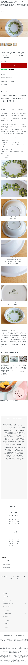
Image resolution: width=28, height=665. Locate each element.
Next (26, 27)
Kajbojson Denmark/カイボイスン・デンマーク (8, 648)
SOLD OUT (14, 65)
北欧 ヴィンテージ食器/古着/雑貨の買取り (14, 641)
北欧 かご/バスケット (9, 640)
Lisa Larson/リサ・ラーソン (21, 647)
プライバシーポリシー (7, 606)
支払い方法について (7, 600)
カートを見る (5, 623)
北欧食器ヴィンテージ (20, 637)
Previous (1, 27)
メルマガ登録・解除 (7, 613)
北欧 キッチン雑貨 (11, 637)
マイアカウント (6, 620)
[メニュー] (26, 2)
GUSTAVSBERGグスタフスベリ (16, 645)
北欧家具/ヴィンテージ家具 (19, 640)
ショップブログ (6, 610)
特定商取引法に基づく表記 (6, 77)
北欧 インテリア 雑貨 (4, 637)
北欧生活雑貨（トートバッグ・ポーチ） (14, 639)
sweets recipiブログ (16, 652)
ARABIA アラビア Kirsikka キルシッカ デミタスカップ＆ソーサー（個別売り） (23, 367)
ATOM (6, 616)
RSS (3, 616)
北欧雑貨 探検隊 (6, 567)
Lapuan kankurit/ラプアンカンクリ (17, 649)
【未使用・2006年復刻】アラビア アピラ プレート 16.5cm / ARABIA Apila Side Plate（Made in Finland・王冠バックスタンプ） (5, 368)
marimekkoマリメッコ (11, 647)
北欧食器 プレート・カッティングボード (7, 11)
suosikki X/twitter (6, 560)
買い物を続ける (4, 84)
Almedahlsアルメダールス (8, 651)
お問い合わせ (5, 627)
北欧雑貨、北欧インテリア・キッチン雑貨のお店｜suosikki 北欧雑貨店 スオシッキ (9, 2)
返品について (4, 74)
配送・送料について (7, 593)
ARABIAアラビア (7, 645)
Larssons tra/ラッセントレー (19, 651)
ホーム (4, 590)
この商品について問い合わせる (7, 81)
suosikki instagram (6, 564)
